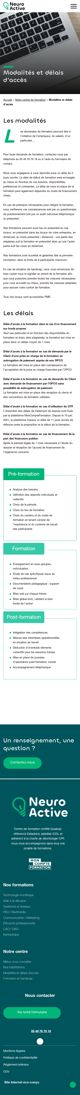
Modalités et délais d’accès (21, 973)
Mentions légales (14, 1051)
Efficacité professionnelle (19, 923)
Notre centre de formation (30, 100)
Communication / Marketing (21, 918)
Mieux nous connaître (17, 962)
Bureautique (11, 934)
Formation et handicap (17, 978)
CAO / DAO (10, 929)
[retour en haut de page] (73, 1085)
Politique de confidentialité (20, 1058)
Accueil (7, 100)
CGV (6, 1071)
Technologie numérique (18, 895)
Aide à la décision (14, 901)
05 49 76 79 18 (41, 1031)
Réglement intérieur (16, 1065)
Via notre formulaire (32, 1012)
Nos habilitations (14, 967)
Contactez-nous (22, 762)
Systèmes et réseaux (16, 906)
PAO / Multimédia (14, 912)
